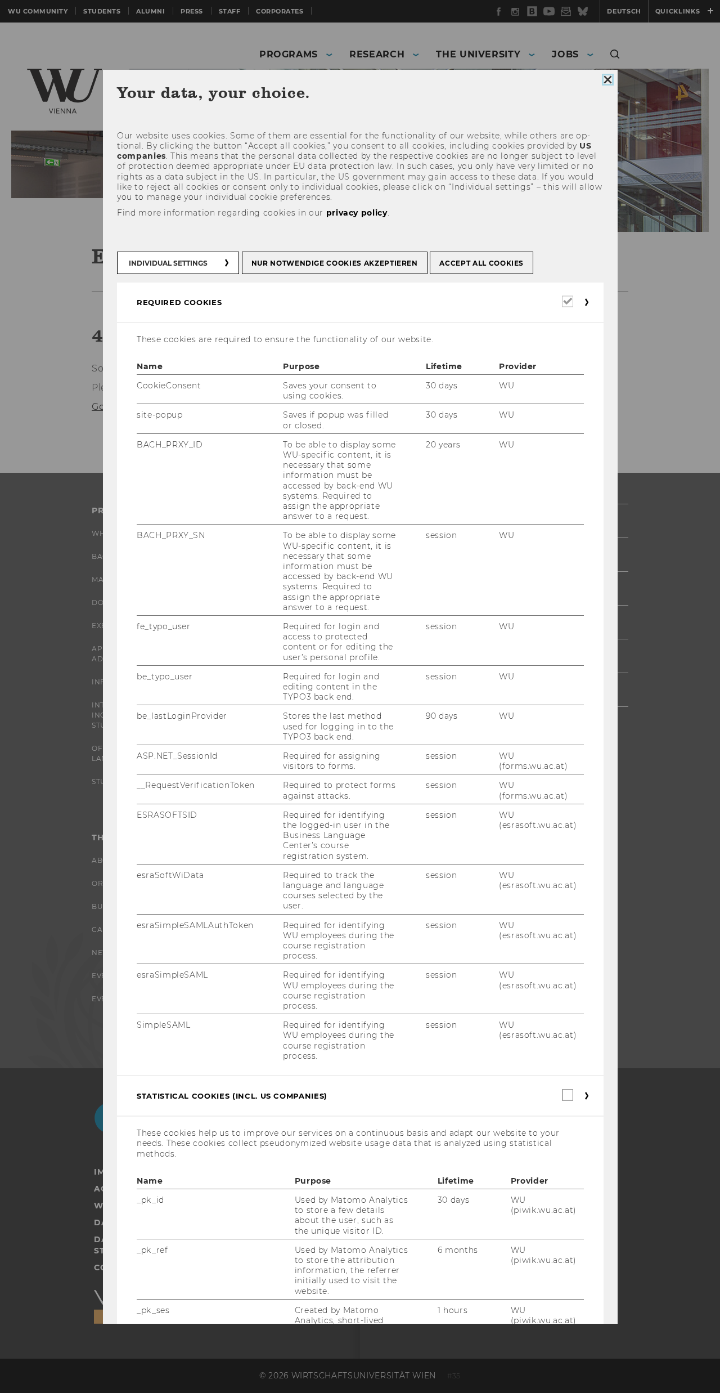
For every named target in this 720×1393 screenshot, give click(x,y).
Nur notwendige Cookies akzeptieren (334, 263)
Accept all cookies (481, 263)
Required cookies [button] (179, 302)
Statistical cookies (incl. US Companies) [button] (232, 1095)
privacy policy (356, 213)
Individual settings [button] (168, 263)
